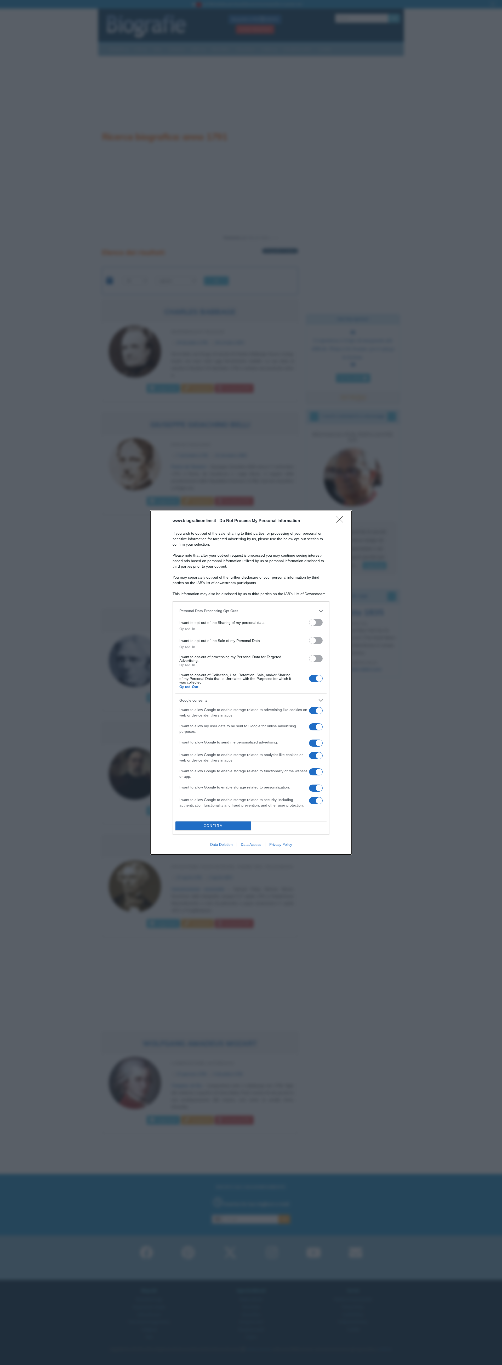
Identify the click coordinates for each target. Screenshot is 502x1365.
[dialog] (251, 682)
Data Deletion (221, 844)
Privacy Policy (280, 844)
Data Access (251, 844)
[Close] (341, 521)
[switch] (316, 622)
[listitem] (251, 611)
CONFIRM (213, 826)
